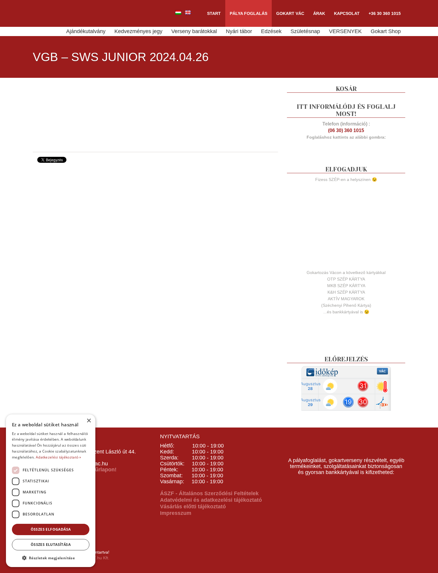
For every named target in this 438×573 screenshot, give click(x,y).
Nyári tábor (239, 31)
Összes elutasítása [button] (51, 544)
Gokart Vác (290, 13)
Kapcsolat (347, 13)
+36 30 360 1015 (385, 13)
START (214, 13)
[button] (50, 557)
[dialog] (50, 490)
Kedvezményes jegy (138, 31)
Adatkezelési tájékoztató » (58, 457)
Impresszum (175, 513)
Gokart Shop (386, 31)
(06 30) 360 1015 (346, 130)
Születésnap (305, 31)
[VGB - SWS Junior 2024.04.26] (77, 114)
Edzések (271, 31)
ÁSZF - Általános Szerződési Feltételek (209, 493)
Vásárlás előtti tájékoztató (193, 506)
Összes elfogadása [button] (51, 529)
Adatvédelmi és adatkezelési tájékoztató (211, 500)
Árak (319, 13)
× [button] (88, 421)
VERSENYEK (345, 31)
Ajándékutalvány (85, 31)
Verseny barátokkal (194, 31)
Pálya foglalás (248, 13)
